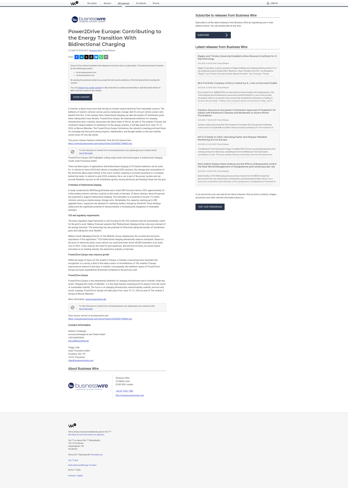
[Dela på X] (86, 57)
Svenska (72, 476)
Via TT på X (73, 460)
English (80, 476)
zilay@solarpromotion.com (81, 360)
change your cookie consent (90, 88)
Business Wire (96, 50)
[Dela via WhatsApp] (101, 57)
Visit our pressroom (210, 207)
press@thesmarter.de (78, 341)
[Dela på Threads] (91, 57)
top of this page (86, 153)
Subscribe (203, 35)
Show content (81, 97)
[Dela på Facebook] (76, 57)
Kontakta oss (96, 455)
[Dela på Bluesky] (96, 57)
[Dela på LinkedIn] (81, 57)
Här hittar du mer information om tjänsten (86, 435)
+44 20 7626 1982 (124, 391)
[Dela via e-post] (106, 57)
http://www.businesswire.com (130, 395)
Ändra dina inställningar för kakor (82, 465)
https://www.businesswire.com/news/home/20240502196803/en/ (100, 143)
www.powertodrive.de (96, 299)
